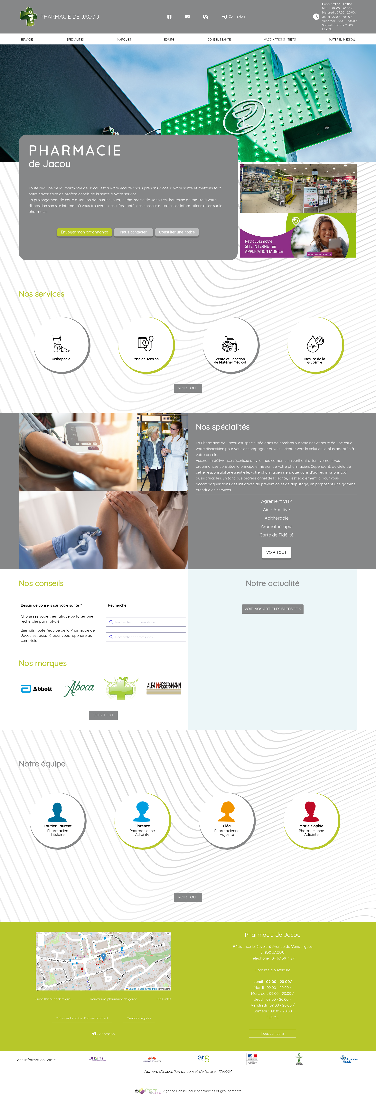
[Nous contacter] (187, 17)
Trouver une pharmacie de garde (113, 999)
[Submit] (110, 622)
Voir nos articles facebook (272, 608)
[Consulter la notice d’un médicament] (205, 17)
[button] (103, 957)
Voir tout (188, 388)
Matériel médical (342, 39)
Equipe (169, 39)
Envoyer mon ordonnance (84, 232)
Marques (124, 39)
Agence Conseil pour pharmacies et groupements (201, 1091)
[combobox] (146, 622)
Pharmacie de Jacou (69, 16)
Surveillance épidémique (53, 999)
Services (27, 39)
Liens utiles (163, 999)
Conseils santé (219, 39)
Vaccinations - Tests (280, 39)
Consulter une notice (177, 232)
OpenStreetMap (148, 988)
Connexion (236, 16)
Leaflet (132, 988)
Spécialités (75, 39)
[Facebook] (169, 17)
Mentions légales (139, 1018)
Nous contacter (133, 232)
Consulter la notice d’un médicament (82, 1018)
